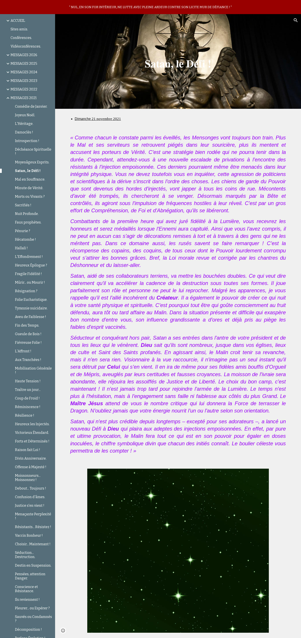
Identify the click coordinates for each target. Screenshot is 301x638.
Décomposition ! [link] (28, 629)
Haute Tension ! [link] (28, 381)
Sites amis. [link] (19, 29)
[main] (178, 61)
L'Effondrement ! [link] (29, 257)
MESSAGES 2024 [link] (24, 72)
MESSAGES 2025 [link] (24, 63)
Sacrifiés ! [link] (23, 205)
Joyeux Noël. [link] (25, 115)
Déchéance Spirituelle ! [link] (33, 151)
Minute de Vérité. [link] (29, 188)
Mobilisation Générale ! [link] (33, 370)
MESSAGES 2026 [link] (24, 55)
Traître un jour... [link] (28, 390)
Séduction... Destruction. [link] (25, 555)
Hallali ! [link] (21, 248)
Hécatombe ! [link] (25, 239)
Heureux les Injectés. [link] (32, 424)
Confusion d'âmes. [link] (30, 497)
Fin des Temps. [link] (27, 325)
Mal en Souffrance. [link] (30, 179)
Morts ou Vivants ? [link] (30, 196)
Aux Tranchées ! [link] (28, 360)
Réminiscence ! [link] (27, 407)
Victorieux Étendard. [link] (32, 433)
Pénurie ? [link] (22, 231)
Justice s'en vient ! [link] (29, 505)
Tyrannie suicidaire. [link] (31, 308)
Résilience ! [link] (24, 415)
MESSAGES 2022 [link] (24, 89)
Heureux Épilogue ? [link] (31, 265)
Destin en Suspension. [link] (33, 565)
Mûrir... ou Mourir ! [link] (30, 282)
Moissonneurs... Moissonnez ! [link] (28, 477)
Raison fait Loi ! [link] (27, 450)
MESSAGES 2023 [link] (24, 81)
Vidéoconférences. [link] (26, 46)
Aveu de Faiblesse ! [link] (30, 317)
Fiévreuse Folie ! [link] (28, 342)
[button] (295, 20)
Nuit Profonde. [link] (27, 214)
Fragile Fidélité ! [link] (28, 274)
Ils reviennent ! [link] (27, 599)
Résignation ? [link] (26, 291)
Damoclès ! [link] (24, 132)
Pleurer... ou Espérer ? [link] (32, 608)
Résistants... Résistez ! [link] (33, 527)
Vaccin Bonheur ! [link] (29, 535)
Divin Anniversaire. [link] (30, 458)
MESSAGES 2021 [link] (24, 98)
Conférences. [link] (21, 38)
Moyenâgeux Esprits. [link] (32, 162)
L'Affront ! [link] (23, 351)
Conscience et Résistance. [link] (26, 589)
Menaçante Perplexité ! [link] (33, 516)
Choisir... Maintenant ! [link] (32, 544)
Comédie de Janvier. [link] (31, 106)
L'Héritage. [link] (24, 124)
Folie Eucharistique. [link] (31, 300)
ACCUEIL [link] (18, 20)
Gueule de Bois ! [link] (28, 334)
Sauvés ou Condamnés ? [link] (33, 619)
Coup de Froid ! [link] (27, 398)
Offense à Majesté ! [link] (30, 467)
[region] (150, 7)
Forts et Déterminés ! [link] (32, 441)
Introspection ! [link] (27, 141)
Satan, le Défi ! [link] (28, 171)
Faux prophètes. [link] (28, 222)
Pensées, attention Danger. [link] (30, 576)
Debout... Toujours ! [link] (30, 488)
